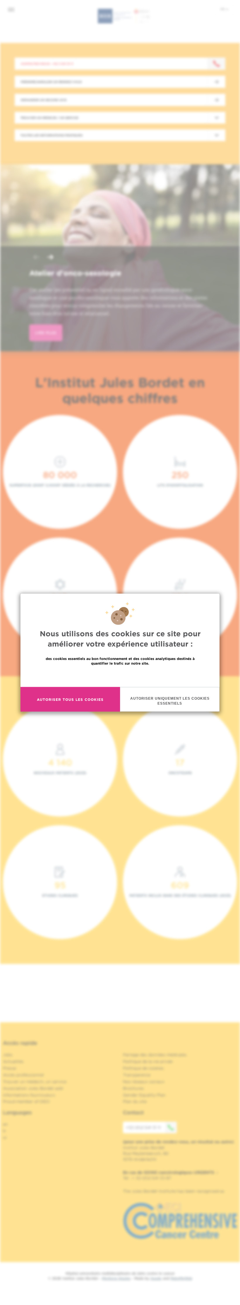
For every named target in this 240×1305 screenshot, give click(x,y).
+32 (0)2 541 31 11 (143, 1127)
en (5, 1124)
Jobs (8, 1054)
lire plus (45, 333)
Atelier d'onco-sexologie (75, 273)
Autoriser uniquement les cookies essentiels (170, 701)
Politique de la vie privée (148, 1061)
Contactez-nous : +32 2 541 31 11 (47, 63)
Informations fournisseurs (29, 1095)
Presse (9, 1068)
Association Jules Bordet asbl (33, 1088)
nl (5, 1137)
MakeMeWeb (181, 1278)
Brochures (133, 1088)
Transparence (136, 1075)
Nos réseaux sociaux (143, 1081)
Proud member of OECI (26, 1101)
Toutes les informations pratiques (51, 135)
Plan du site (135, 1101)
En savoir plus (120, 676)
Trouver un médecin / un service (49, 117)
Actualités (13, 1061)
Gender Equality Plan (144, 1095)
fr (222, 9)
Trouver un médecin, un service (34, 1081)
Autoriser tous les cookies (70, 699)
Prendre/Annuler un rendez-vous (51, 82)
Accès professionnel (23, 1075)
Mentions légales (116, 1278)
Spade (156, 1278)
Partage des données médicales (155, 1054)
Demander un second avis (43, 100)
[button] (36, 258)
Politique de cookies (143, 1068)
